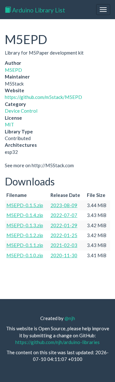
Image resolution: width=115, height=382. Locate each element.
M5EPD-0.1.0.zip (24, 255)
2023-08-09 (63, 205)
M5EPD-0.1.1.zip (24, 245)
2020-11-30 (63, 255)
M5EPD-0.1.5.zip (24, 205)
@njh (70, 318)
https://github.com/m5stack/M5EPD (43, 97)
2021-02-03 (63, 245)
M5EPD (13, 70)
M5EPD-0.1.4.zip (24, 215)
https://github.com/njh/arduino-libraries (57, 342)
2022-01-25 (63, 235)
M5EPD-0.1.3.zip (24, 225)
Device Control (21, 111)
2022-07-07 (63, 215)
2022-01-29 (63, 225)
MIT (9, 124)
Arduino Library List (38, 10)
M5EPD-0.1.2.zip (24, 235)
